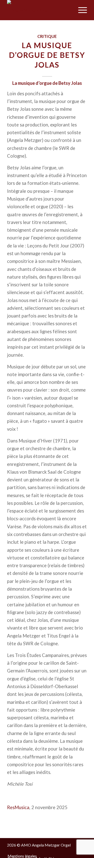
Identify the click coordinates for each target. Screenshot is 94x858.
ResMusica (18, 807)
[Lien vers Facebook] (68, 851)
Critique (47, 36)
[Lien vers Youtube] (75, 851)
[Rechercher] (68, 10)
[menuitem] (68, 10)
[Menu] (80, 10)
